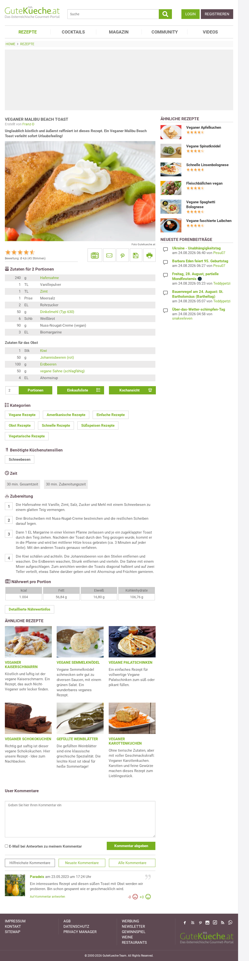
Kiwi (43, 351)
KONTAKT (13, 926)
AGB (67, 921)
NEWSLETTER (133, 926)
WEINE (127, 937)
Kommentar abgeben (131, 846)
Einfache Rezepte (111, 415)
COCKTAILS (73, 31)
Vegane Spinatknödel (203, 146)
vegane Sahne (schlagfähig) (62, 371)
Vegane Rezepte (22, 415)
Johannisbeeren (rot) (57, 357)
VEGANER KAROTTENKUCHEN (125, 741)
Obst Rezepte (20, 425)
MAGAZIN (119, 31)
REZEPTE (27, 31)
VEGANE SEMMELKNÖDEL (78, 662)
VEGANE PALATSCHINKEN (130, 662)
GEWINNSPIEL (133, 932)
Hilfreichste (29, 863)
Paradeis (37, 877)
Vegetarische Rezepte (27, 436)
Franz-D (28, 124)
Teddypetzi (222, 283)
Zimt (44, 291)
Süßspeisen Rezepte (98, 425)
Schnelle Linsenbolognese (207, 165)
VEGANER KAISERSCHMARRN (21, 664)
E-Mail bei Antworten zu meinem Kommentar (45, 846)
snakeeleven (182, 318)
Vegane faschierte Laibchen (208, 221)
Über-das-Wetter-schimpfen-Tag (198, 309)
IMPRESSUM (15, 921)
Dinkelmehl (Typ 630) (57, 312)
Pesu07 (219, 253)
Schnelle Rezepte (56, 425)
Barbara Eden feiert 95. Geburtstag (200, 261)
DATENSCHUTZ (76, 926)
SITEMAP (12, 932)
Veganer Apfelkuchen (203, 127)
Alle (132, 863)
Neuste (82, 863)
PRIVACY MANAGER (80, 932)
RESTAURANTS (134, 942)
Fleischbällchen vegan (204, 183)
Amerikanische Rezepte (66, 415)
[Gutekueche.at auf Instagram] (207, 923)
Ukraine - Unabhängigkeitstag (196, 248)
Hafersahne (49, 278)
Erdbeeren (48, 364)
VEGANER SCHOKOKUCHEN (28, 739)
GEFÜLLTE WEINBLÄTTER (77, 739)
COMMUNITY (164, 31)
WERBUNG (130, 921)
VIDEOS (210, 31)
